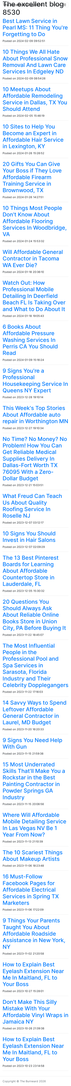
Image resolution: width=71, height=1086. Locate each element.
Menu (58, 5)
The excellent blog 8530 (23, 5)
